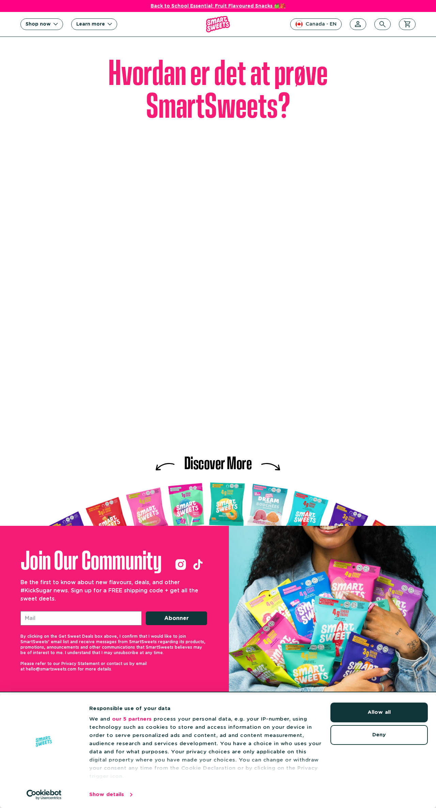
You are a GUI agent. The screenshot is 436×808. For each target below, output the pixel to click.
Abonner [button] (176, 618)
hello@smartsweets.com (51, 669)
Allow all (379, 712)
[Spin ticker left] (165, 461)
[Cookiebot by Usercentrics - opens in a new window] (44, 795)
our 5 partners (132, 719)
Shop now (38, 24)
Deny (379, 734)
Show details (106, 794)
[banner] (218, 24)
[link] (180, 564)
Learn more (90, 24)
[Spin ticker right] (270, 461)
